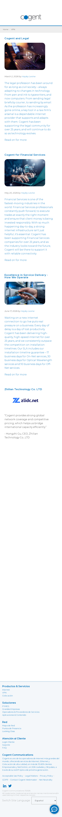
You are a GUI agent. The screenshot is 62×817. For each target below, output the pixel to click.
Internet (6, 690)
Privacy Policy (46, 776)
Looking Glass (8, 731)
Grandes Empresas (11, 709)
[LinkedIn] (4, 786)
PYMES (5, 706)
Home (5, 29)
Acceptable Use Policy (12, 776)
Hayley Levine (29, 76)
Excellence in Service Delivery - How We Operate (26, 276)
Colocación (7, 696)
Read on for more (16, 139)
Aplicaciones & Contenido (14, 715)
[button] (54, 809)
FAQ (4, 748)
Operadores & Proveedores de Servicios (20, 712)
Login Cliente (8, 742)
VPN (4, 693)
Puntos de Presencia (11, 728)
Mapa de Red (8, 725)
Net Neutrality (45, 780)
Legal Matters (31, 776)
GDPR (5, 780)
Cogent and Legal (17, 38)
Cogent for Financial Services (25, 154)
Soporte (6, 745)
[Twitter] (10, 786)
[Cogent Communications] (31, 19)
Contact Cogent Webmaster (23, 780)
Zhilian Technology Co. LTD (23, 389)
